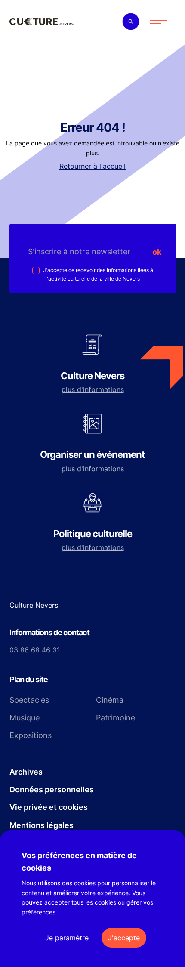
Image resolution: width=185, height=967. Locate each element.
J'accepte (124, 937)
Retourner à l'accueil (92, 166)
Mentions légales (41, 825)
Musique (24, 717)
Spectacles (29, 699)
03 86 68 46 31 (34, 650)
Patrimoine (115, 717)
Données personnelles (51, 789)
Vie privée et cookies (48, 807)
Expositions (30, 735)
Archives (26, 771)
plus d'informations (93, 389)
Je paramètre (67, 937)
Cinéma (109, 699)
